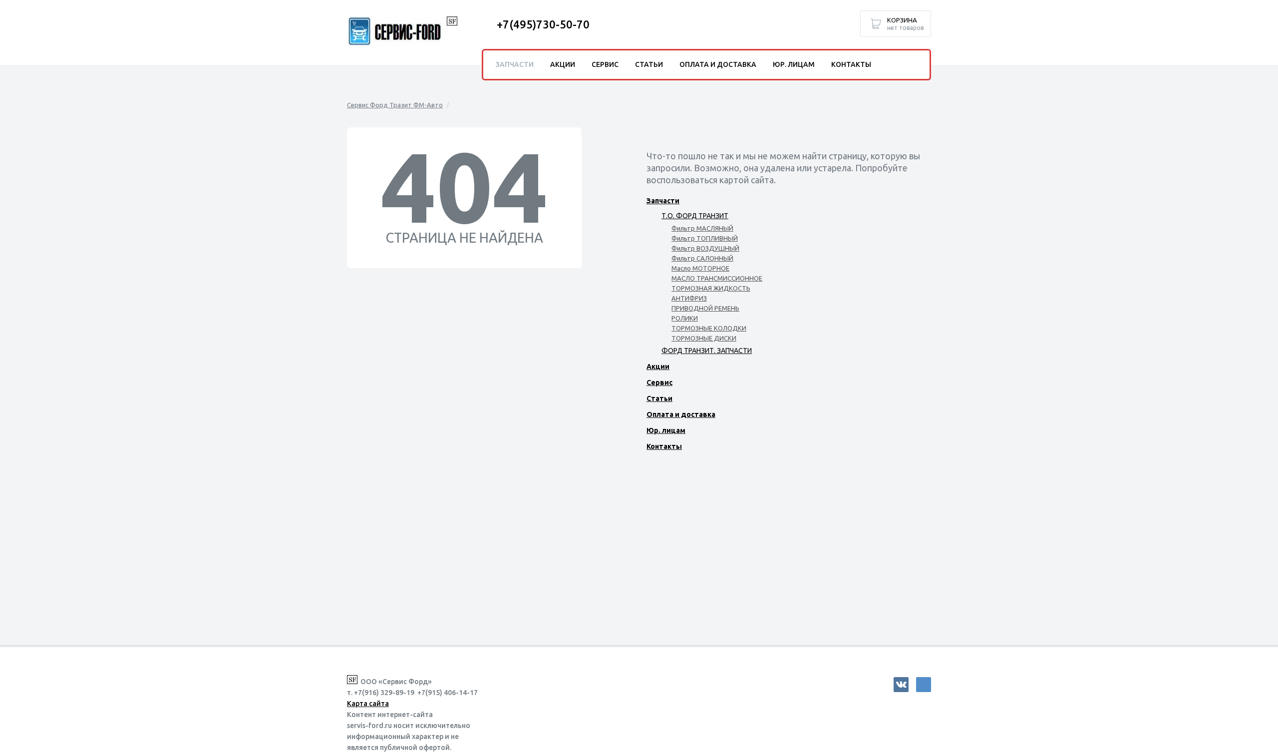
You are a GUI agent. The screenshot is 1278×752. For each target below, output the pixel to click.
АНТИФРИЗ (689, 298)
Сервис (659, 382)
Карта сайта (368, 704)
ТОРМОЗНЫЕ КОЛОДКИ (708, 328)
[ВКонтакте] (901, 684)
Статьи (659, 398)
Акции (657, 367)
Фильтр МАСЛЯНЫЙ (702, 228)
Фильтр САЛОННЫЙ (702, 258)
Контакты (664, 446)
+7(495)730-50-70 (543, 24)
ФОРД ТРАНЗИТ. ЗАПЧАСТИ (706, 351)
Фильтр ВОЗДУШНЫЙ (705, 248)
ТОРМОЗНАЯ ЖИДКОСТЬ (710, 288)
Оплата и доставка (680, 414)
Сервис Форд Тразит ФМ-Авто (395, 104)
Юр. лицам (665, 430)
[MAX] (923, 684)
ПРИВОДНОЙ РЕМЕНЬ (705, 308)
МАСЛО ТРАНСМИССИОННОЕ (716, 278)
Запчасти (662, 201)
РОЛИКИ (684, 318)
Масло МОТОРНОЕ (700, 268)
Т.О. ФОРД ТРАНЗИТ (694, 216)
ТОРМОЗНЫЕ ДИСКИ (703, 338)
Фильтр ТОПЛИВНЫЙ (704, 238)
